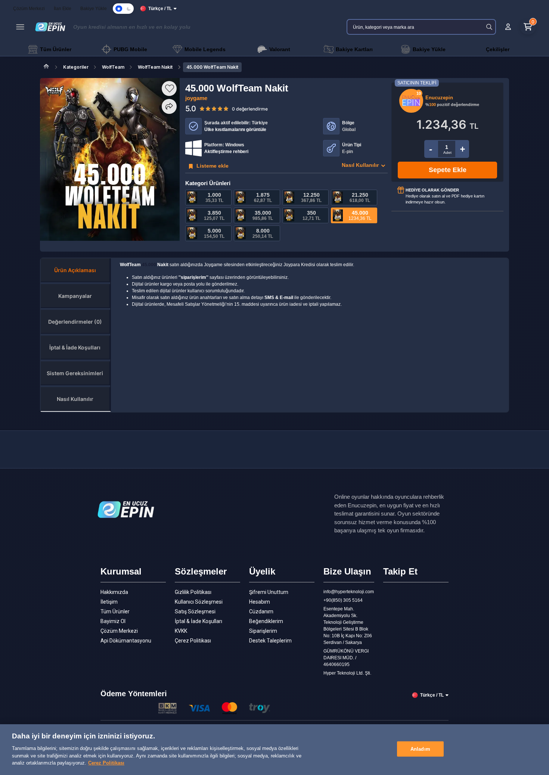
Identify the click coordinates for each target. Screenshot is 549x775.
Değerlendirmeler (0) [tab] (75, 321)
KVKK (181, 631)
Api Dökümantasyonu (125, 641)
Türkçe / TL (160, 8)
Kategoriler (76, 67)
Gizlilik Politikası (193, 592)
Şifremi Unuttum (268, 592)
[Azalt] (430, 149)
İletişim (109, 602)
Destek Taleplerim (270, 641)
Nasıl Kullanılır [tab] (75, 399)
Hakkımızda (114, 592)
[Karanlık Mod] (123, 8)
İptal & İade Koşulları (198, 621)
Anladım (420, 748)
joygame (196, 98)
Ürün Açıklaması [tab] (75, 270)
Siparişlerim (263, 631)
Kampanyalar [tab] (75, 296)
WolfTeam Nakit (155, 67)
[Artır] (462, 149)
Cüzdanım (261, 611)
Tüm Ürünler (115, 611)
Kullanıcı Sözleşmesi (199, 602)
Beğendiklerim (266, 621)
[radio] (202, 108)
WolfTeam (113, 67)
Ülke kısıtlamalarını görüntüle (235, 129)
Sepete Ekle (447, 170)
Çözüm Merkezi (119, 631)
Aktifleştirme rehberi (226, 151)
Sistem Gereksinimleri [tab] (75, 373)
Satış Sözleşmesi (195, 611)
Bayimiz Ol (112, 621)
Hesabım (259, 602)
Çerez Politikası (193, 641)
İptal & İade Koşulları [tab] (74, 347)
